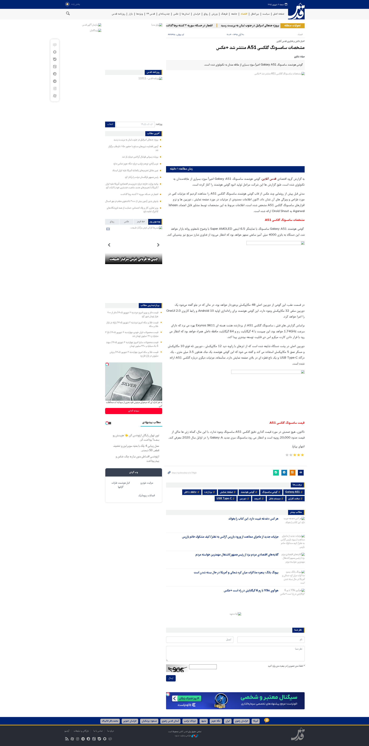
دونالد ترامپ (190, 721)
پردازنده (208, 492)
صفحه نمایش (226, 492)
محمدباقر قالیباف (110, 721)
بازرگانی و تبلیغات (81, 731)
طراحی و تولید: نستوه (183, 735)
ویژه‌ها (139, 14)
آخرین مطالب (153, 133)
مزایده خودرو (146, 483)
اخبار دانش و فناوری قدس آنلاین (291, 41)
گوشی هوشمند (247, 492)
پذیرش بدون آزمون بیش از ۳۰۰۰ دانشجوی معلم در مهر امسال (131, 201)
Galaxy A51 (292, 492)
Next (109, 245)
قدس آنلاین (296, 11)
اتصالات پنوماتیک (146, 496)
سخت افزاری (294, 498)
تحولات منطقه (292, 26)
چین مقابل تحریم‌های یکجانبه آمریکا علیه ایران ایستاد (135, 170)
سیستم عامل (275, 498)
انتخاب (110, 124)
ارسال (171, 678)
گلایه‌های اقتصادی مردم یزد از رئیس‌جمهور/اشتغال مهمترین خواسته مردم (236, 555)
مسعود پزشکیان (149, 721)
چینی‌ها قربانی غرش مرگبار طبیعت (133, 259)
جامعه (234, 14)
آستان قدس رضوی (170, 721)
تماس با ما (98, 731)
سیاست (266, 14)
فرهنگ (224, 14)
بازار (131, 14)
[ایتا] (54, 66)
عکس (175, 14)
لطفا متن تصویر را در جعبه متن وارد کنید (286, 666)
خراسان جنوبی (130, 721)
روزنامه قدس (118, 14)
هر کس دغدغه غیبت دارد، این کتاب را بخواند (253, 519)
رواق (206, 14)
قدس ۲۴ (150, 14)
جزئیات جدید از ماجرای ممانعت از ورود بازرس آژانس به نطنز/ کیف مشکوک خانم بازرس (230, 537)
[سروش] (54, 74)
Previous (158, 245)
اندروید (257, 498)
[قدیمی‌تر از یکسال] (292, 523)
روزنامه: (159, 124)
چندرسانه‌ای (164, 14)
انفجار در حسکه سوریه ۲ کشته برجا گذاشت (199, 26)
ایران (227, 721)
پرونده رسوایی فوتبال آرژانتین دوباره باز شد (140, 157)
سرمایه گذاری (133, 411)
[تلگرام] (54, 81)
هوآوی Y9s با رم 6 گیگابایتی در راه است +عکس (251, 591)
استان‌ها (186, 14)
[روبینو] (54, 52)
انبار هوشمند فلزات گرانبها (121, 485)
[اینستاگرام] (54, 88)
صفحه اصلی (278, 14)
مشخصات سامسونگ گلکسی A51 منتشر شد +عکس (260, 48)
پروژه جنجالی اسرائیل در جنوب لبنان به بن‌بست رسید (260, 26)
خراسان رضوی (241, 721)
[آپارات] (54, 96)
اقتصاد (244, 14)
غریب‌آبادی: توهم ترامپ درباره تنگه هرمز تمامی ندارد (135, 164)
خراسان (196, 14)
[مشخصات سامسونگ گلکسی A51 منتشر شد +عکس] (235, 118)
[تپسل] (168, 694)
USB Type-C (224, 498)
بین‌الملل (255, 14)
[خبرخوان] (66, 739)
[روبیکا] (54, 44)
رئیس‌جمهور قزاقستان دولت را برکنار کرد (141, 177)
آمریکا (255, 721)
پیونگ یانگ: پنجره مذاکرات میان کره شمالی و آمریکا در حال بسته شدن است (236, 573)
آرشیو (66, 731)
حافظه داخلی (190, 492)
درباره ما (110, 731)
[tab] (155, 222)
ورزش (214, 14)
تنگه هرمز (215, 721)
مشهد (203, 721)
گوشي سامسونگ (270, 492)
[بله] (54, 59)
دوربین (242, 498)
